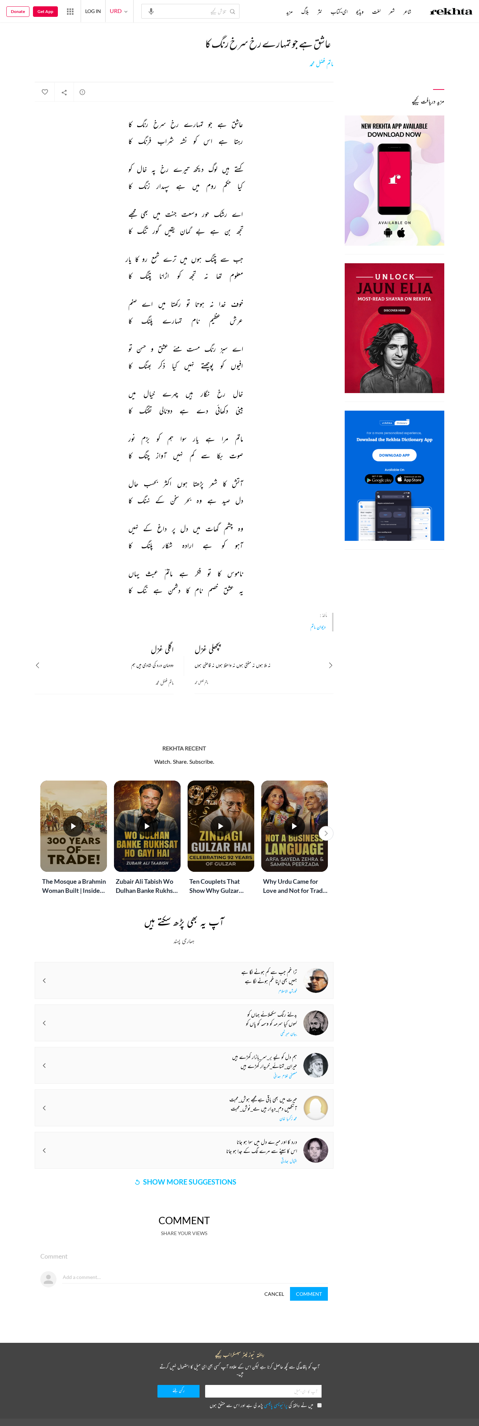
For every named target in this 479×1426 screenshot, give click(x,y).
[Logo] (451, 12)
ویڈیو (360, 11)
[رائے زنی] (82, 92)
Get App (45, 11)
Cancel (274, 1294)
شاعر (407, 11)
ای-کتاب (339, 11)
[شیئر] (64, 92)
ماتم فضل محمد (321, 63)
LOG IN (93, 11)
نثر (319, 11)
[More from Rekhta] (70, 11)
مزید (289, 11)
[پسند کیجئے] (44, 92)
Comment (309, 1294)
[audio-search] (151, 11)
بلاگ (305, 11)
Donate (18, 11)
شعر (392, 11)
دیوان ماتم (318, 626)
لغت (376, 11)
